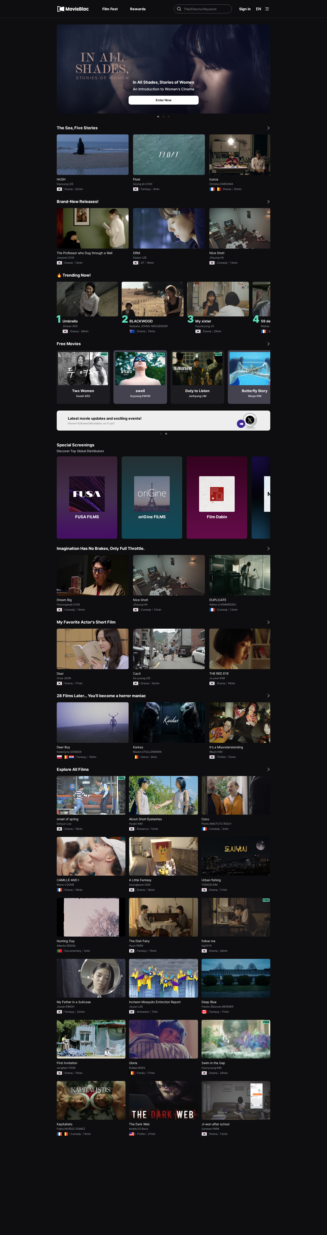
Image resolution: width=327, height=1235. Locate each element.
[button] (158, 116)
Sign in (245, 9)
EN (258, 9)
